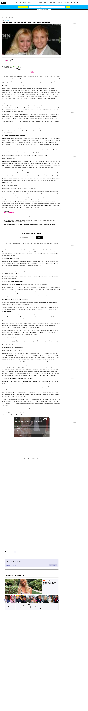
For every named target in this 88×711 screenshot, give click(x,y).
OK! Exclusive (12, 17)
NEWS (24, 2)
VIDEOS (45, 2)
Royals (34, 2)
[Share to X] (11, 66)
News (7, 17)
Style (29, 2)
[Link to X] (77, 2)
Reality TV (18, 2)
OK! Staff (11, 59)
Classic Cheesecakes (33, 261)
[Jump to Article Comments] (3, 66)
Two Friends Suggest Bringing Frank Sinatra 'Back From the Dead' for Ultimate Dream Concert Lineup (29, 224)
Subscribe (66, 2)
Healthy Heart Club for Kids (11, 341)
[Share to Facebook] (6, 66)
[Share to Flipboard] (15, 66)
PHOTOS (40, 2)
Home (3, 17)
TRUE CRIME (52, 2)
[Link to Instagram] (74, 2)
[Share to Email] (19, 66)
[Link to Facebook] (71, 2)
